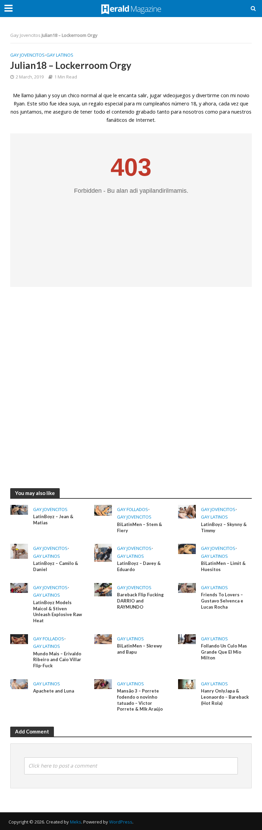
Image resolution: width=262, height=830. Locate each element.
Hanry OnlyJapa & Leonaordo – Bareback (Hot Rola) (225, 696)
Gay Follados (132, 509)
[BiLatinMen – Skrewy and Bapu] (103, 638)
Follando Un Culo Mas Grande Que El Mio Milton (224, 651)
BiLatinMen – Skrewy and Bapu (139, 649)
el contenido (120, 111)
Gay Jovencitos (25, 35)
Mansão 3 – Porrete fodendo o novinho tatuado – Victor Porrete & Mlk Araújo (140, 700)
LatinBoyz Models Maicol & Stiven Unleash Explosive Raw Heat (57, 611)
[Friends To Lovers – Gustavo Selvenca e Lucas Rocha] (187, 587)
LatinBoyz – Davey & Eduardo (139, 566)
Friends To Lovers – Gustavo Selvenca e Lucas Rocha (222, 600)
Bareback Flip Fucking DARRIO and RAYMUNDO (140, 600)
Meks (75, 822)
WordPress (120, 822)
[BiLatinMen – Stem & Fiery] (103, 509)
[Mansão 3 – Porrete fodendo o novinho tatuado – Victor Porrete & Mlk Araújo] (103, 683)
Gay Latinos (59, 55)
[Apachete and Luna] (19, 683)
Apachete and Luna (53, 691)
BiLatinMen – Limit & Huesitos (223, 566)
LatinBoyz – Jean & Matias (53, 519)
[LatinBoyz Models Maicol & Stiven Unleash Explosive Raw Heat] (19, 587)
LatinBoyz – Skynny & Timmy (224, 527)
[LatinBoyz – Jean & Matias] (19, 509)
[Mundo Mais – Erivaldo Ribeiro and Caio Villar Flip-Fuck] (19, 638)
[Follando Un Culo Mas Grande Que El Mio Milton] (187, 638)
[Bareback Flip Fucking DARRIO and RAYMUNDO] (103, 589)
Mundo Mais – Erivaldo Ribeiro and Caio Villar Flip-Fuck (57, 659)
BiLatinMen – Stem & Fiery (139, 527)
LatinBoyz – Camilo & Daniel (55, 566)
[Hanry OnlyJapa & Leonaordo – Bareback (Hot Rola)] (187, 683)
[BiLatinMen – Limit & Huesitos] (187, 548)
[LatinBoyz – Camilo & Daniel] (19, 550)
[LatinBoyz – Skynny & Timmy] (187, 511)
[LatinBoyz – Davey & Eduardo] (103, 552)
